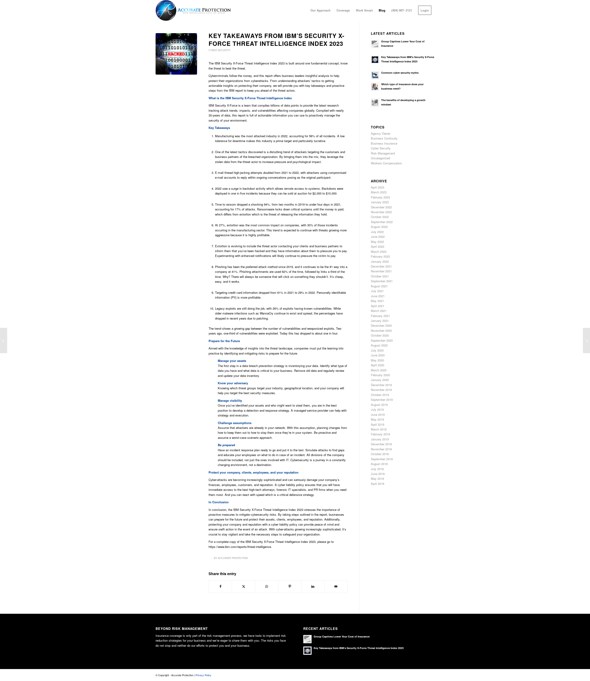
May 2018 (377, 478)
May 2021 (377, 301)
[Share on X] (243, 586)
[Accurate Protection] (193, 10)
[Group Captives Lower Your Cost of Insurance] (586, 340)
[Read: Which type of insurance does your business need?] (375, 87)
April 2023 (377, 187)
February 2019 (380, 434)
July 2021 (377, 291)
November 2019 (381, 389)
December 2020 (381, 325)
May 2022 (377, 241)
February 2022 (380, 256)
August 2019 (379, 404)
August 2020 (379, 345)
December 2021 (381, 266)
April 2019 (377, 424)
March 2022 (378, 251)
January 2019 (380, 439)
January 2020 (380, 380)
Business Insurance (384, 143)
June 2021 (378, 296)
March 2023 (378, 192)
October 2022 (380, 217)
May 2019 (377, 419)
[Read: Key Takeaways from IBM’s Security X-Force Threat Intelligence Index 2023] (375, 59)
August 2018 (379, 464)
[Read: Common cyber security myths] (375, 75)
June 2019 (378, 414)
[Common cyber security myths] (3, 340)
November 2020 (381, 330)
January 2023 (380, 202)
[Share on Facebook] (220, 586)
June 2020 (378, 355)
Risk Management (383, 153)
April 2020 (377, 365)
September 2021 (382, 281)
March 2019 (378, 429)
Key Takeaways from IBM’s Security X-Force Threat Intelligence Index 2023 (359, 648)
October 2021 (380, 276)
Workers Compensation (386, 163)
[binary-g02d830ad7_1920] (176, 54)
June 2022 (378, 236)
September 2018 (382, 459)
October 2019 (380, 395)
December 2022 (381, 207)
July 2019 (377, 409)
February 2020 (380, 375)
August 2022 (379, 226)
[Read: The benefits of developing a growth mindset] (375, 103)
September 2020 (382, 340)
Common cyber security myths (400, 72)
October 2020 (380, 335)
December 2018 (381, 444)
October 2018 (380, 454)
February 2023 (380, 197)
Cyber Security (219, 50)
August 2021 (379, 286)
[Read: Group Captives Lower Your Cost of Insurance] (375, 44)
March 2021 (378, 310)
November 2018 (381, 449)
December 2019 (381, 385)
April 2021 (377, 306)
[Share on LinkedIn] (312, 586)
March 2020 (378, 370)
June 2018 (378, 473)
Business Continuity (384, 138)
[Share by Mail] (335, 586)
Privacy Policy (203, 675)
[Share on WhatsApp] (266, 586)
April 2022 (377, 246)
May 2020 (377, 360)
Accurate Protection (233, 558)
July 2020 (377, 350)
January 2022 (380, 261)
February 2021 (380, 316)
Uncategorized (380, 158)
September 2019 (382, 399)
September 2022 (382, 222)
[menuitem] (320, 10)
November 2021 (381, 271)
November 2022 (381, 212)
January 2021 (380, 320)
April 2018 (377, 483)
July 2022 (377, 232)
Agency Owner (380, 133)
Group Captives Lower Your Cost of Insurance (342, 636)
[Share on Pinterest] (289, 586)
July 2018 (377, 469)
